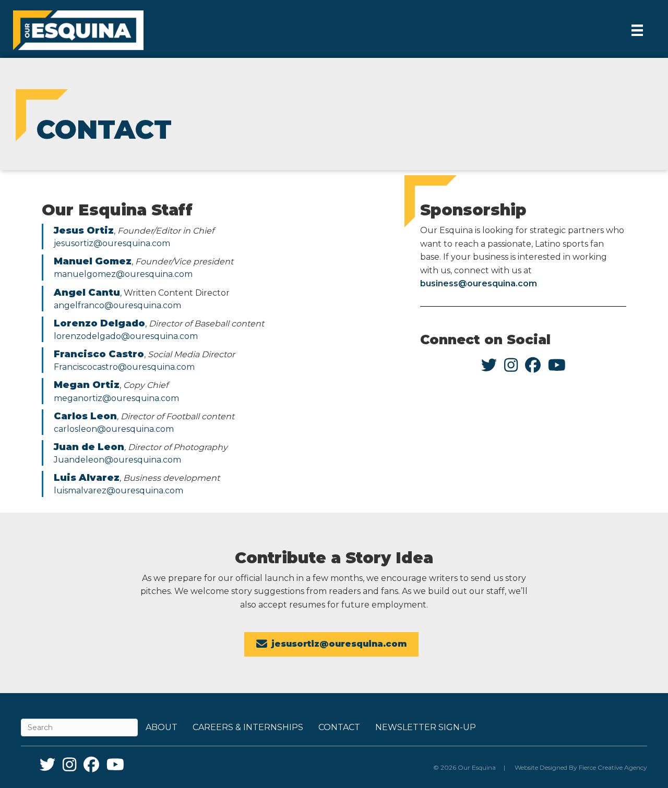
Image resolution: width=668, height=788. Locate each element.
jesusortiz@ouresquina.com (112, 243)
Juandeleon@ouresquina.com (117, 460)
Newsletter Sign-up (425, 727)
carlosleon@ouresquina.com (114, 429)
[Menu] (637, 30)
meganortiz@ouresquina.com (116, 398)
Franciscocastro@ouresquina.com (124, 367)
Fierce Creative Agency (613, 767)
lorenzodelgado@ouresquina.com (126, 336)
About (161, 727)
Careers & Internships (248, 727)
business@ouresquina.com (478, 283)
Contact (339, 727)
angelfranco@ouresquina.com (117, 305)
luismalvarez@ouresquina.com (118, 490)
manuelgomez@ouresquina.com (123, 274)
